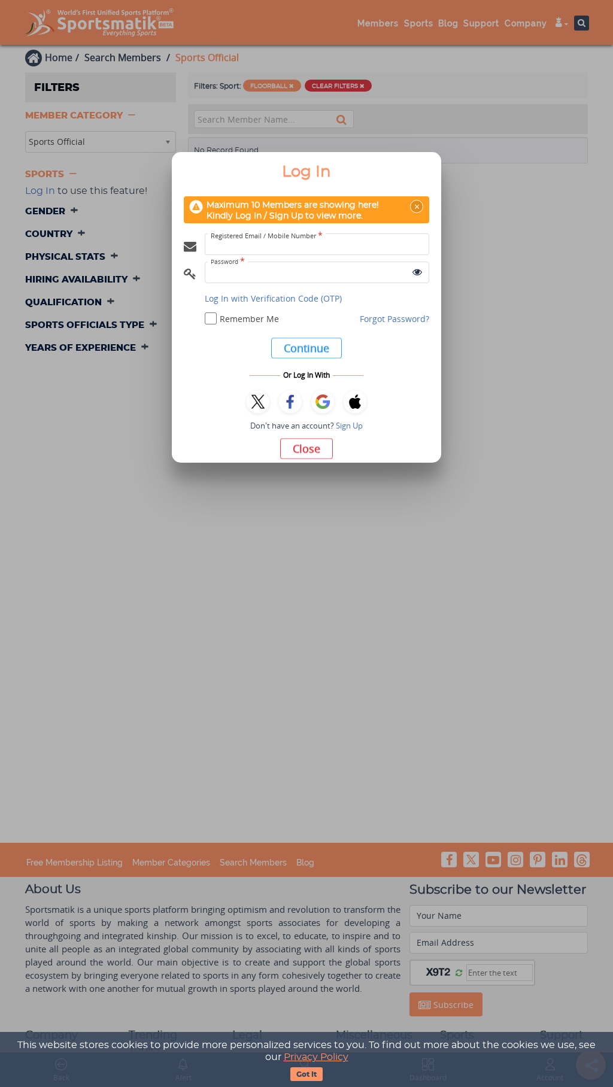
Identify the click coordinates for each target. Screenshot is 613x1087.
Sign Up (349, 425)
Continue (306, 348)
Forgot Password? (394, 318)
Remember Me (249, 318)
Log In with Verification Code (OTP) (273, 298)
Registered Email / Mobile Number (267, 235)
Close (306, 448)
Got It (306, 1074)
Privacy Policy (316, 1057)
